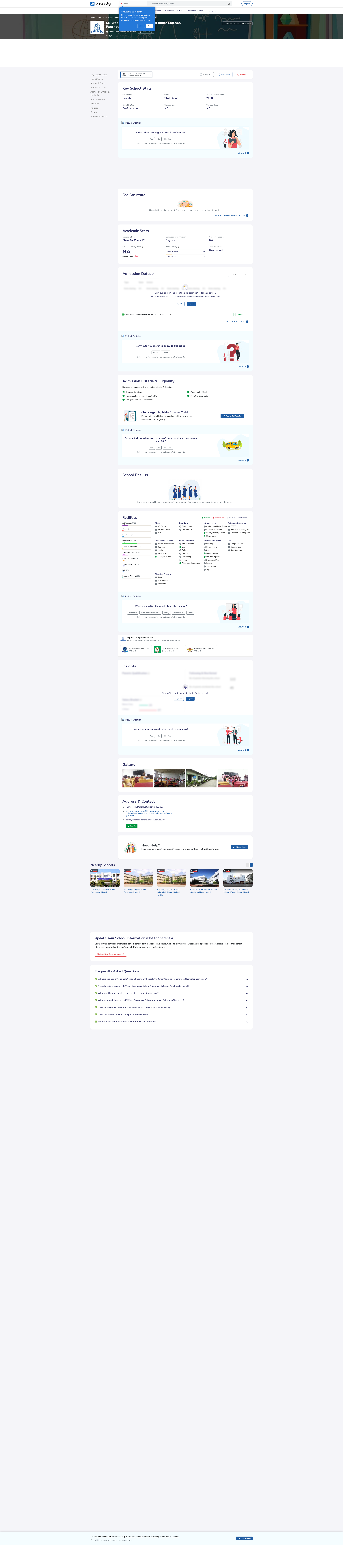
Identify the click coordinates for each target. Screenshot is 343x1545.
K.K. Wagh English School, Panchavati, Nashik (135, 891)
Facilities (94, 103)
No (159, 139)
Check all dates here (235, 321)
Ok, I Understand (244, 1538)
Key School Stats (98, 74)
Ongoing (239, 314)
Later (141, 26)
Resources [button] (211, 11)
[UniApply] (100, 4)
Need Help (241, 847)
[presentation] (247, 865)
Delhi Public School (170, 648)
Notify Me (225, 74)
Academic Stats (97, 83)
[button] (238, 274)
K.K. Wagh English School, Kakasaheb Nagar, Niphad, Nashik (168, 892)
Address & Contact (99, 116)
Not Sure (167, 139)
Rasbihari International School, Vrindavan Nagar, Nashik (203, 891)
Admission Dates (98, 87)
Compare (207, 74)
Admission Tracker (173, 11)
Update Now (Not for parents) (110, 954)
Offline (165, 352)
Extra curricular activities (150, 613)
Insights (94, 107)
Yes (151, 139)
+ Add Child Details (232, 416)
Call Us (133, 826)
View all (242, 153)
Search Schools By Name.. (162, 3)
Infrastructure (179, 613)
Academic (133, 613)
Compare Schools (195, 11)
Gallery (93, 112)
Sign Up (180, 304)
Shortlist (243, 74)
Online (155, 352)
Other (190, 613)
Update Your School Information (238, 23)
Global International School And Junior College (214, 648)
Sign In (247, 3)
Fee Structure (96, 79)
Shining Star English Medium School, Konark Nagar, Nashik (236, 891)
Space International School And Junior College (149, 648)
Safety (166, 613)
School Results (97, 99)
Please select (136, 74)
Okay (149, 26)
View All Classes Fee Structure (229, 215)
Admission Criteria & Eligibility (99, 93)
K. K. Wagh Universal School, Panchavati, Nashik (103, 891)
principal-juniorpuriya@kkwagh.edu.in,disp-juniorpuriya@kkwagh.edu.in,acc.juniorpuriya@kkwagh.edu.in (149, 813)
